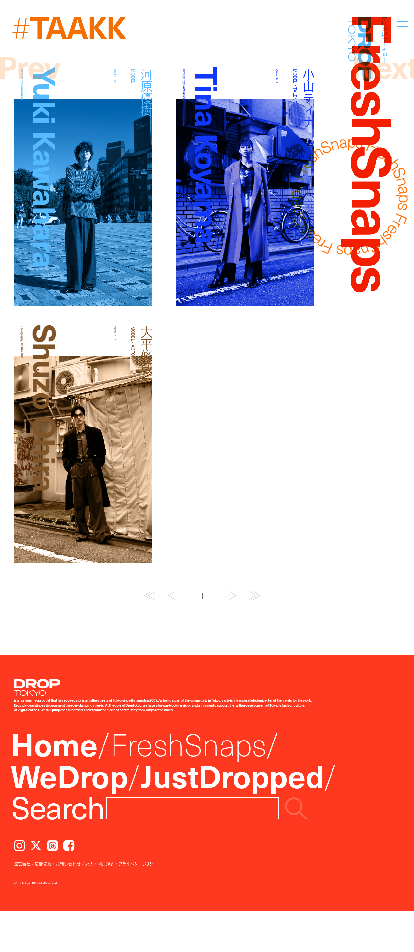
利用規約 (106, 863)
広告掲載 (43, 863)
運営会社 (22, 863)
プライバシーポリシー (138, 863)
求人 (89, 863)
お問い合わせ (68, 863)
